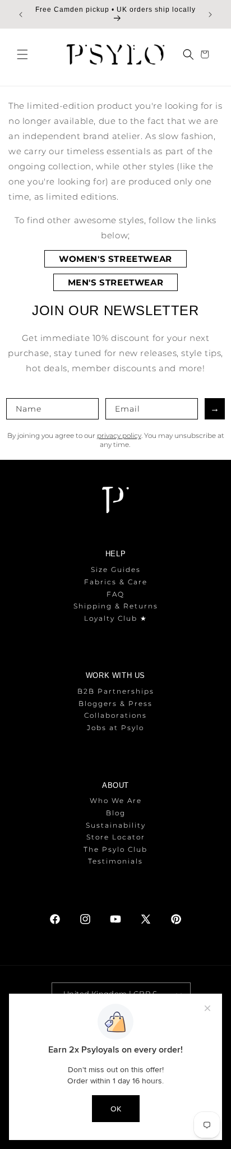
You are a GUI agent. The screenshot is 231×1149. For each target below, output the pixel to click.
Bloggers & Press (115, 703)
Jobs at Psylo (115, 727)
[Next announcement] (210, 14)
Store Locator (115, 837)
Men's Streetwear (116, 282)
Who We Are (116, 800)
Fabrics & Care (115, 582)
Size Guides (116, 569)
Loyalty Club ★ (115, 618)
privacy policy (119, 435)
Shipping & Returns (115, 606)
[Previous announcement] (20, 14)
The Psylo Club (115, 849)
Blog (116, 813)
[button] (22, 54)
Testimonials (115, 861)
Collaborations (115, 715)
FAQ (115, 594)
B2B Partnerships (115, 691)
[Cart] (206, 54)
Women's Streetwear (115, 258)
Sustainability (116, 825)
